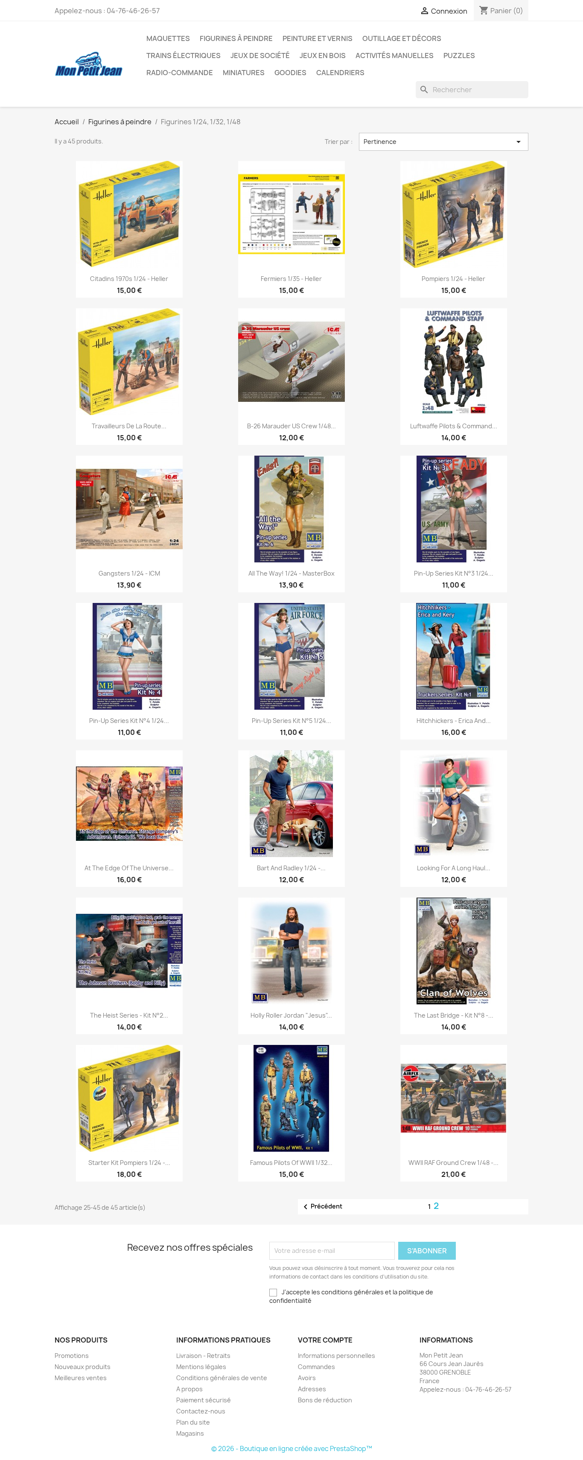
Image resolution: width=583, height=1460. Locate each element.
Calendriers (340, 72)
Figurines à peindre (236, 38)
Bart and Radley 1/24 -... (291, 868)
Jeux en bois (323, 55)
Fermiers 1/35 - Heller (291, 279)
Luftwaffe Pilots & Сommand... (453, 426)
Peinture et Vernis (318, 38)
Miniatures (244, 72)
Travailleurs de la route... (129, 426)
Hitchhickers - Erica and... (454, 721)
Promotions (72, 1356)
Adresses (312, 1389)
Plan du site (193, 1422)
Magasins (190, 1433)
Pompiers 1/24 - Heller (453, 279)
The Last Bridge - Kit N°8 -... (453, 1015)
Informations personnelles (336, 1356)
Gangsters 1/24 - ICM (129, 573)
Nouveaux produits (83, 1367)
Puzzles (459, 55)
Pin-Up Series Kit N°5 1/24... (291, 721)
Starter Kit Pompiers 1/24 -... (129, 1163)
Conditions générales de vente (221, 1378)
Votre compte (325, 1340)
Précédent (321, 1207)
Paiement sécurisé (203, 1400)
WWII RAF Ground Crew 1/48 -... (453, 1163)
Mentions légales (201, 1367)
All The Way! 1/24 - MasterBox (291, 573)
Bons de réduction (325, 1400)
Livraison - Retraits (203, 1356)
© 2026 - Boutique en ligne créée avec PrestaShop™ (291, 1448)
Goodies (290, 72)
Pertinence (444, 142)
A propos (189, 1389)
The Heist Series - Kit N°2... (129, 1015)
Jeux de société (260, 55)
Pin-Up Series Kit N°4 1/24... (129, 721)
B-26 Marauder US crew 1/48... (291, 426)
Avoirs (307, 1378)
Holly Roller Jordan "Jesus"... (291, 1015)
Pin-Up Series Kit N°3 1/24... (453, 573)
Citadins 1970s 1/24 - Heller (129, 279)
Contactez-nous (200, 1411)
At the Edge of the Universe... (129, 868)
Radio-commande (179, 72)
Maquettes (168, 38)
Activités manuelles (395, 55)
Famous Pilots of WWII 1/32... (291, 1163)
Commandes (316, 1367)
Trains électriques (183, 55)
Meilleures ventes (81, 1378)
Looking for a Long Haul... (453, 868)
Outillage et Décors (401, 38)
